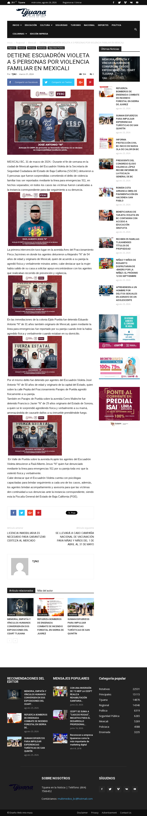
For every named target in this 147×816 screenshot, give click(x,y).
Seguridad (61, 25)
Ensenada (42, 614)
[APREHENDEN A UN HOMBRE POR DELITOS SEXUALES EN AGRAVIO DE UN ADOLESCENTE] (106, 290)
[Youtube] (137, 2)
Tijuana (103, 699)
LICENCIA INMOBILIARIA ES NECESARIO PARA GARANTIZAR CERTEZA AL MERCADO (26, 536)
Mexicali (21, 48)
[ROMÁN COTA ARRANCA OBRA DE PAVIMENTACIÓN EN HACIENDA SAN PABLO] (106, 191)
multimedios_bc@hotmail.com (75, 798)
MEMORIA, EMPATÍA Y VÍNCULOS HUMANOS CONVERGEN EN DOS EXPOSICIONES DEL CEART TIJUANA (19, 626)
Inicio (16, 25)
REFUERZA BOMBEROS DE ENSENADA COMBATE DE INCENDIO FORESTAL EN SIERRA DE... (36, 721)
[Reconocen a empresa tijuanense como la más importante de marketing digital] (60, 738)
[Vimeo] (125, 2)
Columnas (18, 33)
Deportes (103, 25)
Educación (31, 25)
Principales (105, 694)
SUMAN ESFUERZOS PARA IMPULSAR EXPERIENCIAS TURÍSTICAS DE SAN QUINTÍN (79, 626)
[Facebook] (113, 2)
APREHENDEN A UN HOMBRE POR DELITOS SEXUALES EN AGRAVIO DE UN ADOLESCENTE (126, 293)
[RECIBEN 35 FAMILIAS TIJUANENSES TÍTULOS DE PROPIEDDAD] (106, 242)
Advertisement (109, 812)
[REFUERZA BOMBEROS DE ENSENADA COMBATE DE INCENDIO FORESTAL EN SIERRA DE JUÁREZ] (50, 607)
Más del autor (45, 590)
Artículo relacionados (21, 590)
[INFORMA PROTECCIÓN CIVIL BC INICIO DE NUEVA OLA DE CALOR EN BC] (106, 143)
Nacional (89, 25)
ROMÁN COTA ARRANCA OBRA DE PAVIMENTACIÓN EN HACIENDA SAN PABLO (127, 194)
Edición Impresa (39, 33)
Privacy (94, 812)
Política (116, 25)
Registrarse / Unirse (72, 2)
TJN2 (13, 74)
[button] (135, 29)
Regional (11, 48)
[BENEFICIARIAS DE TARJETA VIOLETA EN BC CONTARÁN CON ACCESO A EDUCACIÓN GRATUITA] (106, 215)
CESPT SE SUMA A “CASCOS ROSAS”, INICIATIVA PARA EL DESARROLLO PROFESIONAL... (80, 718)
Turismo (76, 25)
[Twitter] (119, 2)
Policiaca (31, 48)
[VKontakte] (131, 2)
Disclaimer (82, 812)
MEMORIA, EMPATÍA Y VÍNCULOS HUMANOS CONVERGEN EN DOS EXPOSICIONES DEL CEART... (35, 697)
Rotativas (42, 48)
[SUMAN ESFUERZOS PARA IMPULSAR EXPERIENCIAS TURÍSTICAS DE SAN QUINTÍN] (81, 607)
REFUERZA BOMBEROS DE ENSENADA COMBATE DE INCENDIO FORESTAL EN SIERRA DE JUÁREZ (50, 626)
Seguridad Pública (56, 48)
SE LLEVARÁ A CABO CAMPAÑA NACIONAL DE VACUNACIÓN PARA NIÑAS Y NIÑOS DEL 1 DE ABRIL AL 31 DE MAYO (75, 538)
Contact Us (125, 812)
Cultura (11, 614)
